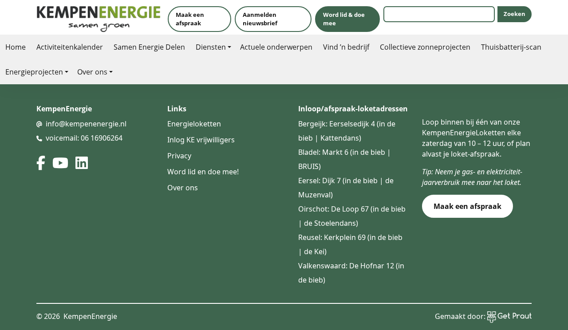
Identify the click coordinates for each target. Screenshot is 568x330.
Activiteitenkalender (69, 46)
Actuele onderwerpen (276, 46)
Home (15, 46)
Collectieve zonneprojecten (425, 46)
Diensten (211, 46)
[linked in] (81, 162)
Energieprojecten (34, 71)
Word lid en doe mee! (203, 172)
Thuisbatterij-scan (511, 46)
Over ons (92, 71)
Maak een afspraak (190, 19)
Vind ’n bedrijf (346, 46)
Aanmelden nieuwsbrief (260, 19)
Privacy (179, 156)
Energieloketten (194, 124)
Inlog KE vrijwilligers (201, 140)
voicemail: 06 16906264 (84, 138)
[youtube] (60, 162)
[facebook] (40, 162)
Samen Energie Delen (149, 46)
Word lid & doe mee (344, 19)
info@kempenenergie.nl (86, 124)
